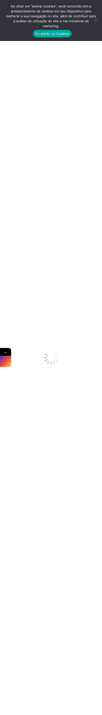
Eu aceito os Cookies (52, 34)
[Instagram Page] (5, 361)
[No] (95, 20)
